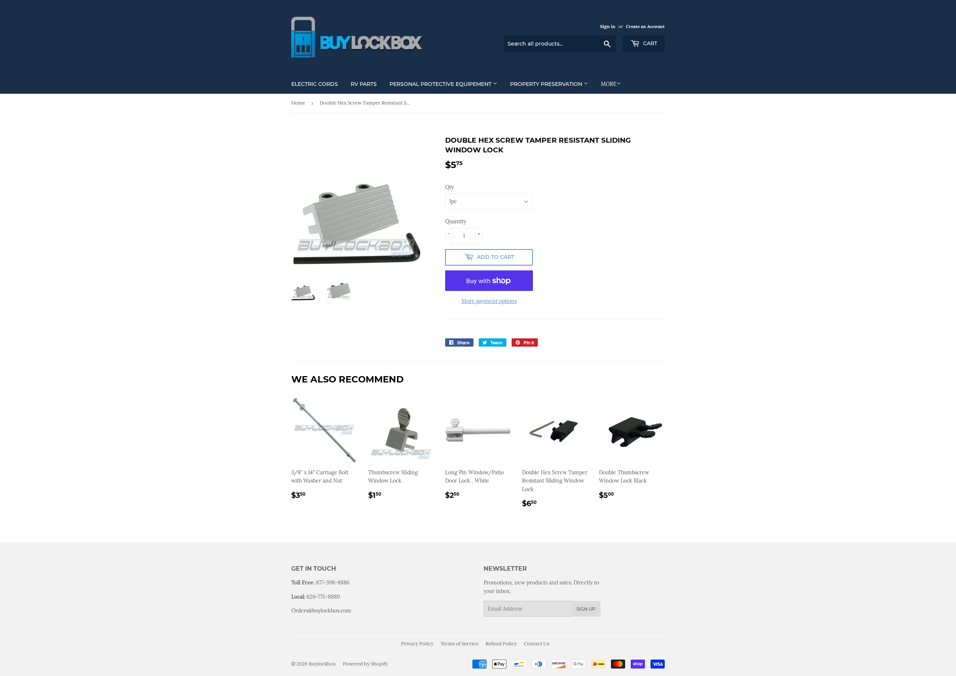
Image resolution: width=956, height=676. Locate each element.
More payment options (489, 301)
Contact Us (536, 644)
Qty (449, 187)
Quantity (455, 221)
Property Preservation (547, 84)
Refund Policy (501, 644)
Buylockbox (322, 664)
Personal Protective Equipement (441, 84)
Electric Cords (314, 84)
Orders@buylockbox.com (321, 610)
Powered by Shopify (365, 664)
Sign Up (586, 609)
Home (298, 103)
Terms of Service (459, 644)
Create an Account (645, 26)
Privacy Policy (417, 644)
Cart (649, 43)
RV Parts (364, 84)
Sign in (607, 26)
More (609, 84)
